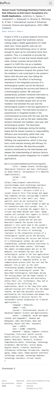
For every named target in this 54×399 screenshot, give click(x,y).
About (4, 381)
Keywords (20, 381)
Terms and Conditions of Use (38, 381)
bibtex (19, 31)
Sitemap (29, 386)
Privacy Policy (31, 383)
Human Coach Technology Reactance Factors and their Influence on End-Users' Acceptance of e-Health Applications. (26, 13)
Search (19, 383)
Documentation (8, 383)
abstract (11, 31)
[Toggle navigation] (50, 3)
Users (18, 386)
